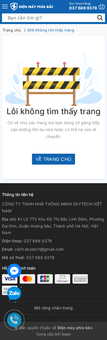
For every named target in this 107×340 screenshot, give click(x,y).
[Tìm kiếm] (100, 17)
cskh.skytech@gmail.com (39, 249)
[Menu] (5, 6)
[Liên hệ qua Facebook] (14, 270)
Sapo (66, 334)
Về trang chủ (53, 159)
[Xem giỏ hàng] (101, 6)
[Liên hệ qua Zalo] (14, 293)
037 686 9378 (83, 5)
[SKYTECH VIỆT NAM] (32, 6)
